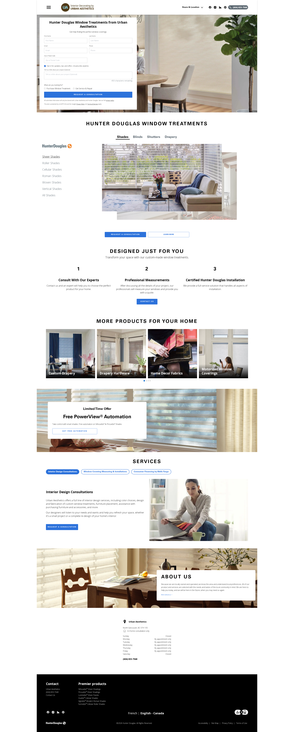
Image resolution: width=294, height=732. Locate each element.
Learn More (168, 234)
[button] (48, 7)
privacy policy (110, 100)
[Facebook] (210, 7)
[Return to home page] (93, 7)
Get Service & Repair (83, 88)
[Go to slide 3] (148, 380)
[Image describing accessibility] (241, 712)
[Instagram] (215, 7)
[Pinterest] (225, 7)
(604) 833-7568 (130, 659)
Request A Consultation (125, 234)
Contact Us (147, 301)
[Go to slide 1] (144, 380)
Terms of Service (93, 104)
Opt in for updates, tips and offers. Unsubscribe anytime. (68, 66)
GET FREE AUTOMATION (74, 431)
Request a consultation (62, 527)
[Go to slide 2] (146, 380)
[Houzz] (220, 7)
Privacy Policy (80, 104)
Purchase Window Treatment (58, 88)
